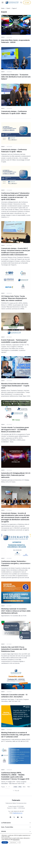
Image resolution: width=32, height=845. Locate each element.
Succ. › (24, 786)
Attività (3, 831)
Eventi (3, 37)
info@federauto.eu (17, 813)
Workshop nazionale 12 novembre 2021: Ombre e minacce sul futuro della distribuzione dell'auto (15, 611)
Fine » (28, 786)
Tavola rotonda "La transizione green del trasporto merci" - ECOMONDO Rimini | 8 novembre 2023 (15, 430)
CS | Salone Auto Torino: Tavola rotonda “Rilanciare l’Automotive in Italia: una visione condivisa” (14, 298)
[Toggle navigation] (2, 2)
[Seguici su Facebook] (10, 817)
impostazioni (16, 839)
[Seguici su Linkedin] (21, 817)
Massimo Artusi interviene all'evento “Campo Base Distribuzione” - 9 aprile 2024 (15, 386)
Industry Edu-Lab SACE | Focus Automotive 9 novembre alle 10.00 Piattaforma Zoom (14, 649)
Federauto (16, 800)
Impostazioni (13, 842)
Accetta (5, 842)
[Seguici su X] (14, 817)
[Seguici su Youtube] (17, 817)
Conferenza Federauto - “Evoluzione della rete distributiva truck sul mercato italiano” (16, 77)
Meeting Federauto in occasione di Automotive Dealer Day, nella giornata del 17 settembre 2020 (15, 735)
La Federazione (6, 822)
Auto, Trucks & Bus (7, 827)
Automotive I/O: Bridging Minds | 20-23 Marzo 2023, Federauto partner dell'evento (15, 475)
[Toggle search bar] (21, 2)
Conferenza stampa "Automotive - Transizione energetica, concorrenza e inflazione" (15, 563)
